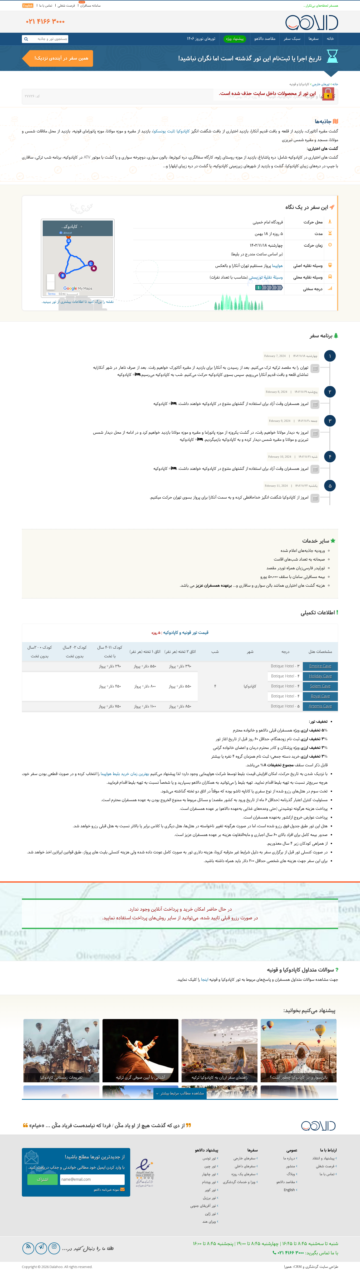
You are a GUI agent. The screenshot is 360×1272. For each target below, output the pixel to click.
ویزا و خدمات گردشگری (239, 1182)
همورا (288, 1267)
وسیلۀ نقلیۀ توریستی (266, 277)
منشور (290, 1166)
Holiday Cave (320, 676)
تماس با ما (45, 5)
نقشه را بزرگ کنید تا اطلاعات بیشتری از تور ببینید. (78, 302)
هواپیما (277, 266)
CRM (298, 1267)
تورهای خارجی (321, 84)
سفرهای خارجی (244, 1158)
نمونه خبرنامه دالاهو (106, 1190)
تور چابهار (209, 1174)
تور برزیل (209, 1198)
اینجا (204, 980)
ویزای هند (209, 1222)
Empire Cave (320, 666)
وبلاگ (291, 1174)
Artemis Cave (320, 706)
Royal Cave (320, 696)
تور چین (210, 1166)
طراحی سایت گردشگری (321, 1267)
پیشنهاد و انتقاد (323, 1158)
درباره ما (289, 1158)
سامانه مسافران (90, 5)
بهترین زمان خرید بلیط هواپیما (125, 774)
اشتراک (42, 1180)
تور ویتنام (209, 1182)
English (27, 5)
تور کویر (210, 1190)
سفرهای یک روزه (243, 1174)
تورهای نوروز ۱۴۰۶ (201, 39)
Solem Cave (320, 686)
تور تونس (209, 1158)
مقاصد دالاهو (264, 39)
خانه (330, 39)
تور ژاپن (210, 1214)
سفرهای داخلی (245, 1166)
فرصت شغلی (66, 5)
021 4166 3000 (290, 1253)
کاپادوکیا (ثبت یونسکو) (171, 131)
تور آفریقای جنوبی (203, 1206)
